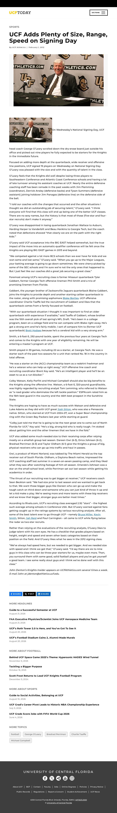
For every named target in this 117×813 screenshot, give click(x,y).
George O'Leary (33, 734)
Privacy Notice (96, 787)
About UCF (18, 787)
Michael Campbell (20, 740)
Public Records (23, 792)
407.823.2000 (81, 800)
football (15, 734)
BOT (28, 787)
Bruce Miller (85, 514)
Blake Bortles (71, 298)
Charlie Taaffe (78, 734)
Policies (83, 787)
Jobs (56, 787)
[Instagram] (71, 778)
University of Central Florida (58, 772)
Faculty (47, 787)
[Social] (58, 778)
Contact (37, 787)
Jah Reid (31, 518)
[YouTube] (65, 778)
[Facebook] (45, 778)
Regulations (39, 792)
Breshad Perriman (56, 734)
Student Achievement (77, 792)
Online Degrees (69, 787)
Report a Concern (56, 792)
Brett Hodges (33, 330)
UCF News (95, 792)
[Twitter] (51, 778)
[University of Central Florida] (28, 3)
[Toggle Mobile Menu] (107, 3)
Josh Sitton (64, 409)
